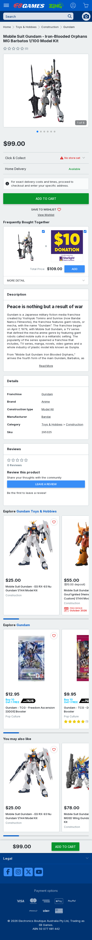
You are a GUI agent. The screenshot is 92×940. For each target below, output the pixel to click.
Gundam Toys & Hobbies (36, 511)
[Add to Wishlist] (54, 522)
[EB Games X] (28, 872)
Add (74, 269)
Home (7, 27)
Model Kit (48, 409)
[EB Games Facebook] (8, 872)
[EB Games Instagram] (18, 872)
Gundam (69, 27)
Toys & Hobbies (26, 27)
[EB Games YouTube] (38, 872)
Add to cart (46, 198)
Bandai (46, 416)
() (26, 48)
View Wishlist (46, 214)
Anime (46, 401)
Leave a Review (46, 484)
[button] (37, 131)
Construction (50, 27)
